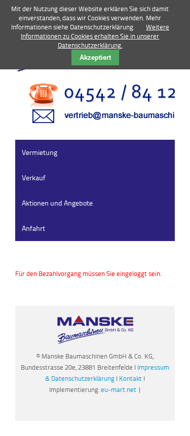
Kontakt (131, 378)
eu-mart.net (118, 389)
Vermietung (39, 152)
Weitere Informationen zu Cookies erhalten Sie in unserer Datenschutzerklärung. (95, 36)
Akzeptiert (95, 57)
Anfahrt (33, 228)
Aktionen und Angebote (57, 203)
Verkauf (34, 177)
